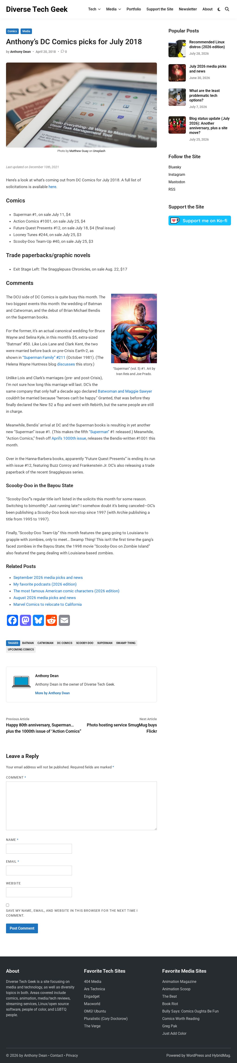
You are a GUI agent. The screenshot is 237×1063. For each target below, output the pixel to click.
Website (13, 883)
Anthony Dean (20, 52)
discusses (66, 364)
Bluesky (174, 167)
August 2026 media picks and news (44, 597)
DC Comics (64, 643)
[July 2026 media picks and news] (177, 67)
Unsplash (99, 151)
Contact (56, 1055)
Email (12, 861)
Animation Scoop (176, 989)
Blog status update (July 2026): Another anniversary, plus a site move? (209, 125)
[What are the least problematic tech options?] (177, 91)
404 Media (92, 981)
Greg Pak (169, 1026)
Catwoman (45, 643)
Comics (12, 31)
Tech (92, 9)
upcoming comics (21, 649)
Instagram (176, 174)
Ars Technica (94, 989)
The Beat (169, 996)
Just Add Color (174, 1033)
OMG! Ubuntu (95, 1011)
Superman (104, 643)
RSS (171, 189)
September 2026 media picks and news (48, 577)
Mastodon (176, 182)
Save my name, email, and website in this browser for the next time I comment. (72, 913)
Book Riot (170, 1004)
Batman (28, 643)
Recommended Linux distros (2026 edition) (207, 44)
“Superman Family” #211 (43, 357)
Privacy (72, 1055)
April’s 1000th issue (69, 438)
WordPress (195, 1055)
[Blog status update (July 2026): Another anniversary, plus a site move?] (177, 119)
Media (111, 9)
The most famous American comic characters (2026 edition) (66, 591)
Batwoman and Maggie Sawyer (125, 391)
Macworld (92, 1004)
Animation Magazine (179, 981)
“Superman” (99, 431)
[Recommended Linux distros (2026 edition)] (177, 42)
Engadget (92, 996)
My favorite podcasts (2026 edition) (45, 584)
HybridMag (221, 1055)
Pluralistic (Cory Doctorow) (106, 1018)
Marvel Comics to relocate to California (47, 604)
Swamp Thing (125, 643)
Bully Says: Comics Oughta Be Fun (190, 1011)
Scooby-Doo (84, 643)
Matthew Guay (78, 151)
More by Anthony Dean (52, 693)
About (207, 9)
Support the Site (160, 9)
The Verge (92, 1026)
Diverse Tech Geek (37, 9)
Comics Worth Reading (181, 1018)
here (52, 186)
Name (12, 840)
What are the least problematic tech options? (204, 95)
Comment (16, 777)
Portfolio (134, 9)
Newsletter (188, 9)
